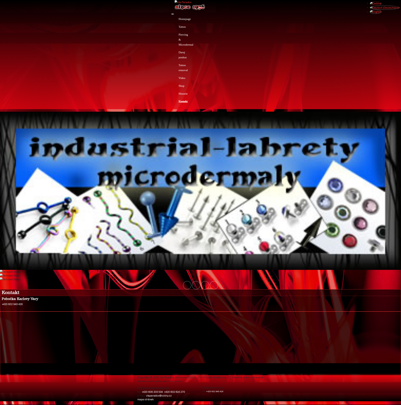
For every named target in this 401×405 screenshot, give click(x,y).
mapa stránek (145, 399)
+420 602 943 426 (214, 391)
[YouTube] (187, 285)
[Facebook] (196, 285)
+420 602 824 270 (174, 391)
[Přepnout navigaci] (172, 14)
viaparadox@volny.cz (159, 395)
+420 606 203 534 (152, 391)
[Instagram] (205, 285)
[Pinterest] (214, 285)
